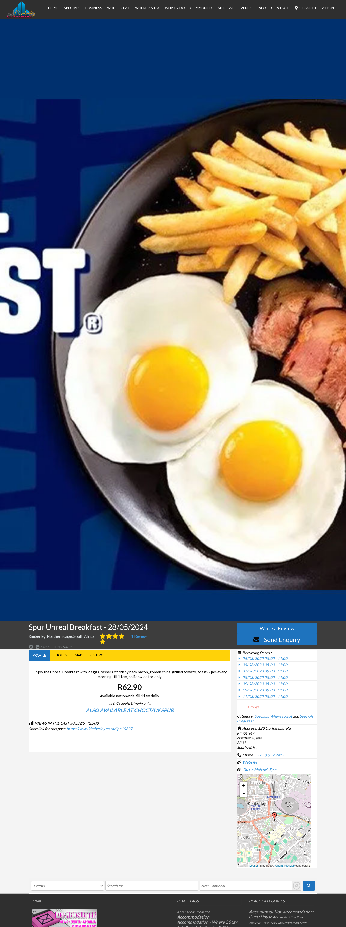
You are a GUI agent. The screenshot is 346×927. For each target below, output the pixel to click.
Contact (280, 8)
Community (201, 8)
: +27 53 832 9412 (56, 647)
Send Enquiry (282, 639)
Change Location (316, 8)
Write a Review (277, 628)
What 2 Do (175, 8)
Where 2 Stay (147, 8)
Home (53, 8)
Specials (72, 8)
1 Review (139, 636)
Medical (226, 8)
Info (261, 8)
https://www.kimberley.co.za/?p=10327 (100, 728)
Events (245, 8)
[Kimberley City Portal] (21, 16)
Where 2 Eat (118, 8)
